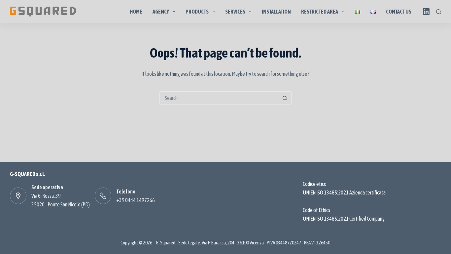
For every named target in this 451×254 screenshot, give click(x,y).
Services (235, 12)
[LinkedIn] (426, 11)
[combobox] (219, 98)
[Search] (438, 11)
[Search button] (285, 98)
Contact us (398, 12)
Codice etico (315, 184)
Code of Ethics (316, 210)
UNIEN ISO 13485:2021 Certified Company (344, 219)
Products (197, 12)
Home (136, 12)
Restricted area (319, 12)
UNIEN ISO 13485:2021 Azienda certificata (344, 192)
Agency (161, 12)
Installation (276, 12)
